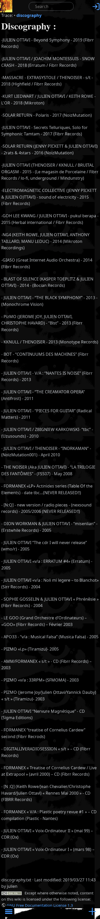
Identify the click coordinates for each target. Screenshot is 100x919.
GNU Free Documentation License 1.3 (40, 905)
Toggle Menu (8, 911)
